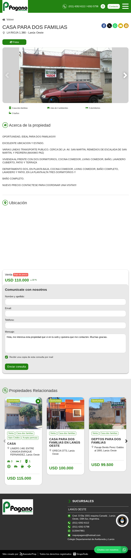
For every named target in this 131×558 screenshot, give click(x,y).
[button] (125, 75)
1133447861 (78, 530)
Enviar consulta (16, 366)
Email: (8, 308)
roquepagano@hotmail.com (86, 535)
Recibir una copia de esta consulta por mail (31, 357)
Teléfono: (9, 320)
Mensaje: (10, 331)
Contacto (113, 6)
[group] (65, 75)
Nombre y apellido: (14, 296)
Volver (10, 19)
